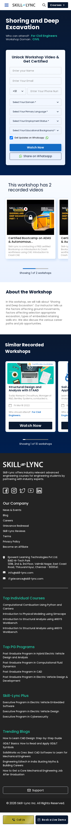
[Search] (44, 5)
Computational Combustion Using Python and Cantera (32, 606)
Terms (7, 536)
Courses (56, 5)
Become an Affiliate (15, 547)
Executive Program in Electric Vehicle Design (31, 711)
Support (38, 790)
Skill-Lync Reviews (14, 531)
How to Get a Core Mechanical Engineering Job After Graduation (33, 772)
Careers (8, 520)
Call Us (21, 820)
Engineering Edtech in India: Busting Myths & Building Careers (31, 763)
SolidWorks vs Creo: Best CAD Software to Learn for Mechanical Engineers (35, 754)
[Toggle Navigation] (6, 5)
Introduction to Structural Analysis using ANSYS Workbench (32, 621)
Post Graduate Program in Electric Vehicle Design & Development (35, 679)
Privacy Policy (11, 541)
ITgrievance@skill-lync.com (25, 579)
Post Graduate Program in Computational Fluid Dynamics (32, 664)
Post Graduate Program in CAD (22, 671)
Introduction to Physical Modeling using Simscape (34, 614)
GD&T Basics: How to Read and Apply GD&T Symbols (30, 745)
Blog (5, 515)
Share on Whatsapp (37, 156)
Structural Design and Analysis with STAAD (25, 388)
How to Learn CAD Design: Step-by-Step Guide (32, 738)
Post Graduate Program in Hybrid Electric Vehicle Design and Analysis (33, 655)
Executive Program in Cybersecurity (25, 716)
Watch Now (35, 147)
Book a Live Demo (54, 820)
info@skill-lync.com (20, 573)
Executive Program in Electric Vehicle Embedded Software (33, 704)
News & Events (12, 510)
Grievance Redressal (16, 526)
